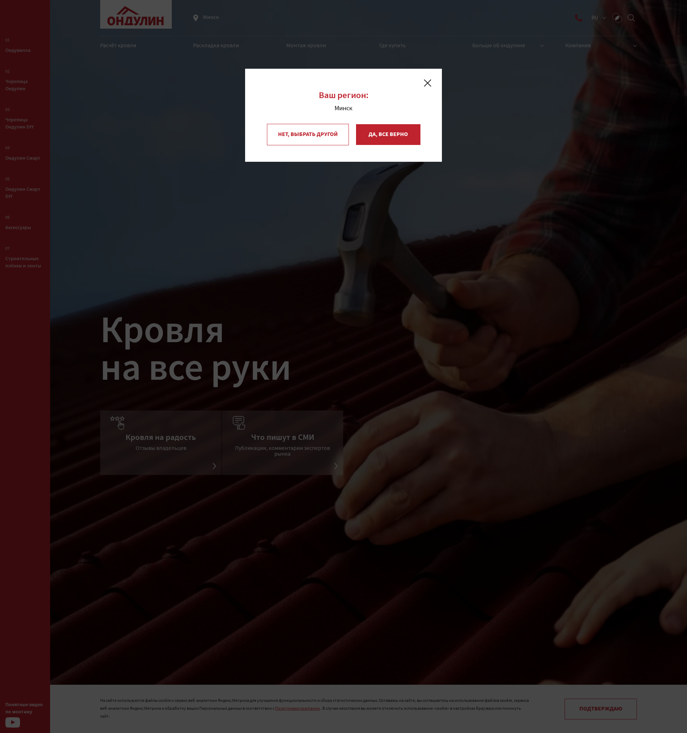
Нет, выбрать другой (308, 134)
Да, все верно (388, 134)
